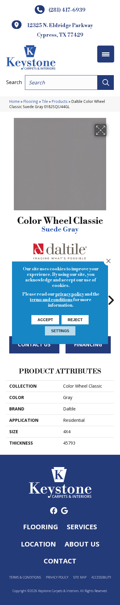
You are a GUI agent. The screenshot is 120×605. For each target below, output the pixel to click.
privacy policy (69, 294)
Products (60, 101)
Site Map (79, 577)
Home (14, 101)
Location (38, 543)
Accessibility (101, 577)
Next (110, 297)
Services (82, 526)
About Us (82, 543)
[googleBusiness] (64, 511)
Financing (88, 344)
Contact (60, 560)
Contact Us (34, 344)
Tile (45, 101)
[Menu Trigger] (105, 54)
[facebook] (53, 511)
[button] (106, 82)
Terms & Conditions (25, 577)
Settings (60, 331)
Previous (9, 297)
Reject (75, 319)
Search (14, 82)
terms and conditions (51, 299)
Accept (45, 319)
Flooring (30, 101)
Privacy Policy (57, 577)
